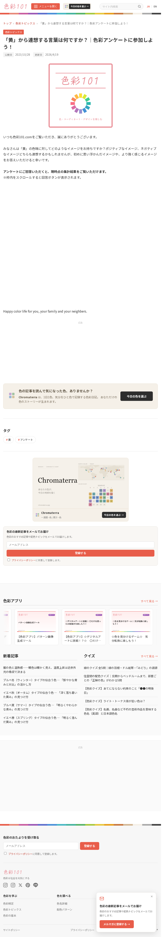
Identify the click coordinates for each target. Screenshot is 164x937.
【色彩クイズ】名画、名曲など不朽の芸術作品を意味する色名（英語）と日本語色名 (120, 711)
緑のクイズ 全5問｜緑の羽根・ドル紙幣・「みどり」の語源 (120, 668)
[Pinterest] (28, 885)
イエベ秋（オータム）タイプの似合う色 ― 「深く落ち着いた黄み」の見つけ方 (40, 695)
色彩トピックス (25, 23)
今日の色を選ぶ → (80, 6)
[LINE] (35, 885)
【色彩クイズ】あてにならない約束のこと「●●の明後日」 (119, 690)
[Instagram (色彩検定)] (13, 885)
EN (155, 6)
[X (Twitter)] (20, 885)
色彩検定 (8, 903)
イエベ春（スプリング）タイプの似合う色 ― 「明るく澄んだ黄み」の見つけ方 (40, 720)
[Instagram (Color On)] (5, 885)
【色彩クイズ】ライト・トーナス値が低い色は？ (114, 701)
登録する (80, 553)
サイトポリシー (11, 930)
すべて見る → (149, 601)
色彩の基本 (9, 915)
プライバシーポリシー (24, 560)
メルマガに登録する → (116, 924)
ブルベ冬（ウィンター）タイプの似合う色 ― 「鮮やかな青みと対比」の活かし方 (40, 682)
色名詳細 (62, 903)
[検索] (139, 6)
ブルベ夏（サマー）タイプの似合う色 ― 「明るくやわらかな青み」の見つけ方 (40, 707)
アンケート (25, 440)
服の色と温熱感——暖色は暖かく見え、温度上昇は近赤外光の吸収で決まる (39, 670)
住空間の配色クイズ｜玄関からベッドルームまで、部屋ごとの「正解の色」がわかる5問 (120, 678)
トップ (7, 23)
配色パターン (64, 909)
